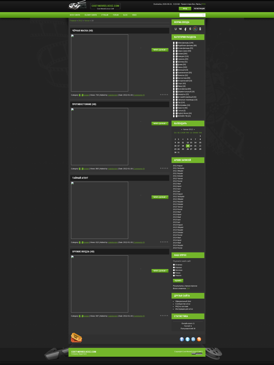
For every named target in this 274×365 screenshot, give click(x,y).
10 (179, 143)
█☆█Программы (180, 105)
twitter (187, 339)
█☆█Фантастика (180, 78)
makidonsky (112, 95)
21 (195, 146)
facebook (182, 339)
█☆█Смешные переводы (183, 100)
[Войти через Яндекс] (190, 29)
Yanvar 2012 (188, 129)
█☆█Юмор (177, 86)
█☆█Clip (176, 102)
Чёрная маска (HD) (82, 30)
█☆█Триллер (178, 62)
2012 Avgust (178, 194)
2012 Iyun (177, 189)
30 (175, 152)
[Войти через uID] (176, 29)
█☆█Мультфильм (180, 89)
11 (183, 143)
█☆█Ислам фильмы (181, 48)
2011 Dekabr (178, 176)
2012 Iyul (176, 191)
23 (175, 149)
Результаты (178, 286)
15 (200, 143)
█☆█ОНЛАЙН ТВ (180, 116)
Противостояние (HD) (84, 104)
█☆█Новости (178, 108)
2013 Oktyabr (178, 227)
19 (188, 146)
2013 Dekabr (178, 233)
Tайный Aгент (80, 178)
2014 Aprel (177, 240)
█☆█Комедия (178, 56)
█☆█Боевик (84, 95)
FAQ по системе (181, 306)
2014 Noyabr (178, 245)
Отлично (178, 265)
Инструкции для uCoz (184, 309)
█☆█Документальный (182, 92)
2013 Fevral (177, 209)
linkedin (193, 339)
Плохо (177, 273)
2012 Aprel (177, 186)
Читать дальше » (160, 50)
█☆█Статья (178, 111)
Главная (73, 21)
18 (183, 146)
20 (191, 146)
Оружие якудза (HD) (83, 251)
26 (188, 149)
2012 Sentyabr (178, 197)
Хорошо (178, 268)
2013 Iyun (177, 220)
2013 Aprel (177, 215)
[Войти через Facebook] (185, 29)
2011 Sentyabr (178, 168)
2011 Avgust (177, 166)
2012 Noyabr (178, 202)
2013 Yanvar (178, 207)
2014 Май (177, 243)
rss (199, 339)
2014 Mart (177, 238)
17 (179, 146)
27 (191, 149)
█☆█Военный (179, 70)
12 (188, 143)
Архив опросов (191, 286)
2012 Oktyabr (178, 199)
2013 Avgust (178, 225)
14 (195, 143)
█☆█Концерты (179, 94)
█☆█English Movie (180, 113)
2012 (80, 21)
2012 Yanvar (178, 179)
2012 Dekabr (178, 204)
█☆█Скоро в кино (180, 51)
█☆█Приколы (179, 75)
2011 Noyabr (178, 173)
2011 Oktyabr (178, 171)
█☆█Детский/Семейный (183, 97)
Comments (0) (139, 95)
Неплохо (178, 270)
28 (195, 149)
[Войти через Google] (195, 29)
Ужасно (178, 275)
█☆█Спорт (177, 84)
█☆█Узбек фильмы (181, 43)
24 (179, 149)
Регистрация (199, 9)
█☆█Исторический (181, 81)
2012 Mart (177, 184)
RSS (204, 4)
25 (183, 149)
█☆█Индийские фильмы (183, 46)
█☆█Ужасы (178, 67)
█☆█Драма (178, 65)
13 (191, 143)
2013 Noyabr (178, 230)
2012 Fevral (177, 181)
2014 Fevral (177, 235)
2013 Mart (177, 212)
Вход (185, 9)
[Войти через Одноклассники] (200, 29)
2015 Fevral (177, 248)
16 (175, 146)
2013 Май (177, 217)
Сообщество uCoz (182, 304)
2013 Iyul (176, 222)
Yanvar (87, 21)
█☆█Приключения (180, 73)
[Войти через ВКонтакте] (180, 29)
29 (200, 149)
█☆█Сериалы (179, 59)
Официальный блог (183, 301)
